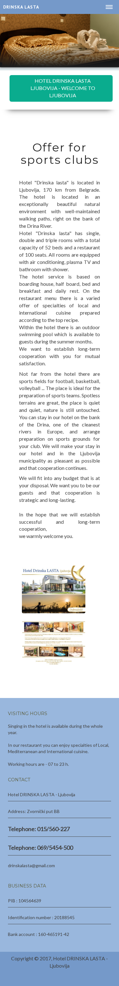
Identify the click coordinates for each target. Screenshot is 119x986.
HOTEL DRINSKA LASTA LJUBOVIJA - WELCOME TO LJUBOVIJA (62, 88)
